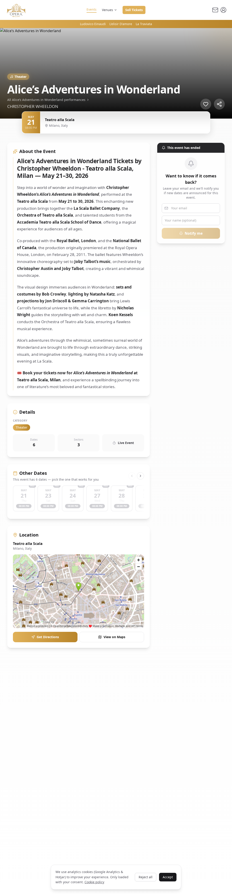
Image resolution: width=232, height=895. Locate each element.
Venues (107, 10)
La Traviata (144, 24)
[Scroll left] (131, 476)
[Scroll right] (140, 476)
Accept (168, 877)
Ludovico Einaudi (93, 24)
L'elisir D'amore (120, 24)
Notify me (194, 233)
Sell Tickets (134, 10)
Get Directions (48, 637)
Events (92, 9)
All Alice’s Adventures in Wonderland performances (46, 100)
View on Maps (114, 637)
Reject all (145, 877)
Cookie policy (94, 882)
